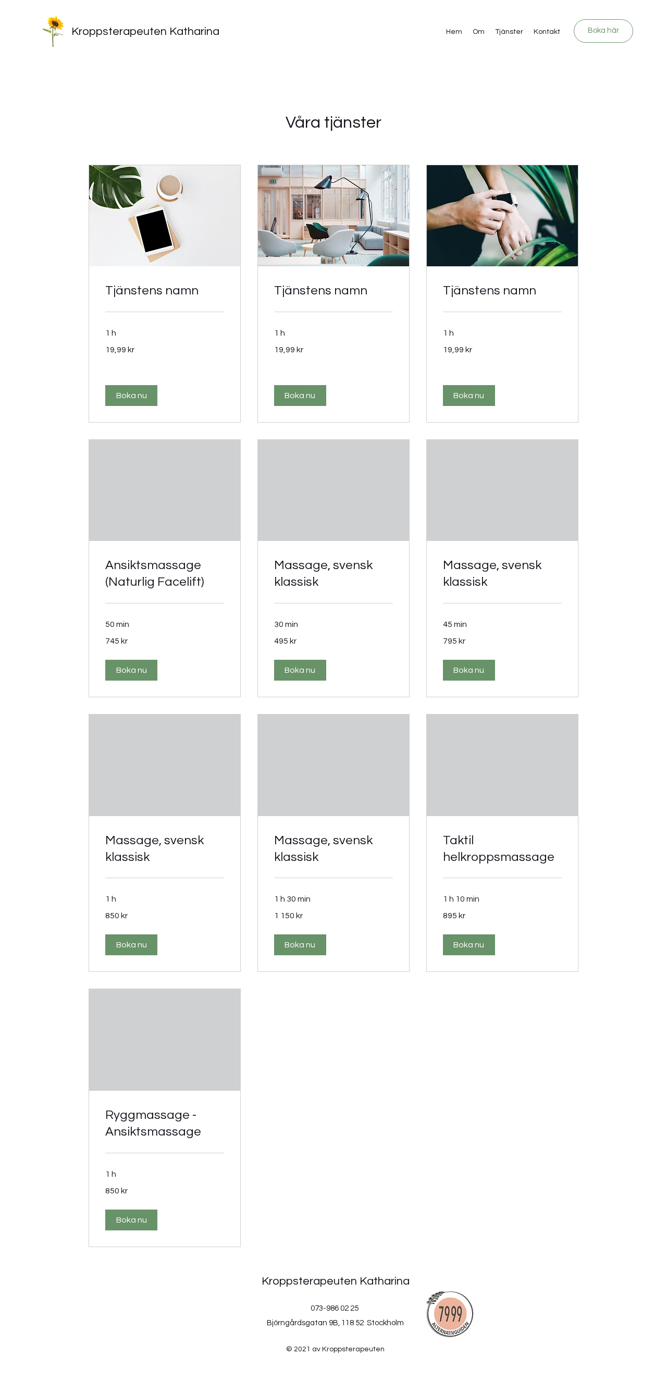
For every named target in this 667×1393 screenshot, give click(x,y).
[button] (131, 395)
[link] (164, 290)
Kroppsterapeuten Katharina (145, 32)
